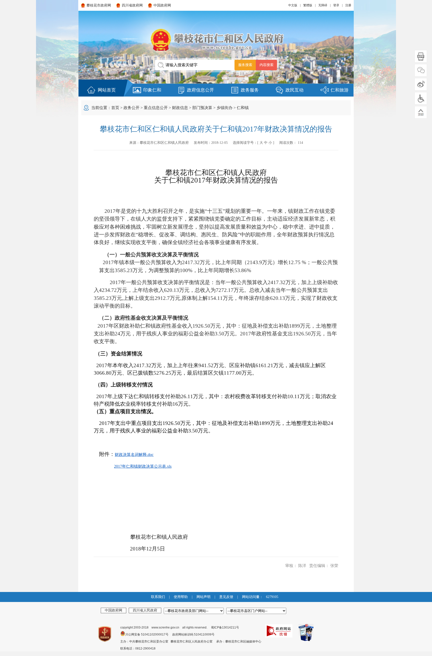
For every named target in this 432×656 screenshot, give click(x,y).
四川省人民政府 (145, 610)
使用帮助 (181, 597)
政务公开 (132, 108)
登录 (336, 5)
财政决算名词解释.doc (134, 454)
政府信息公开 (200, 90)
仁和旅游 (339, 90)
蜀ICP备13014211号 (225, 627)
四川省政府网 (132, 5)
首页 (115, 108)
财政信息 (180, 108)
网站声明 (203, 597)
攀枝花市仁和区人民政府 (216, 39)
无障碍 (322, 5)
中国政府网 (162, 5)
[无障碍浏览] (421, 98)
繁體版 (307, 5)
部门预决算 (202, 108)
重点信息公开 (156, 108)
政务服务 (250, 90)
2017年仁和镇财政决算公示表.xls (143, 466)
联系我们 (158, 597)
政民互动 (295, 90)
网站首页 (107, 90)
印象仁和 (152, 90)
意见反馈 (226, 597)
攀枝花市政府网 (98, 5)
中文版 (292, 5)
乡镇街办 (224, 108)
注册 (348, 5)
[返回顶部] (421, 112)
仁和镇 (243, 108)
